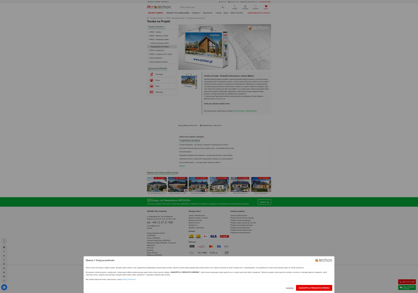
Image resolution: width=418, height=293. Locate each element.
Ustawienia (290, 288)
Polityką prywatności (129, 279)
